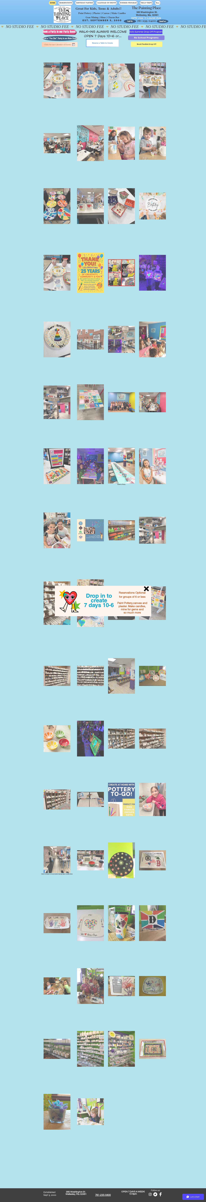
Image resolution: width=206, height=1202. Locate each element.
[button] (146, 588)
